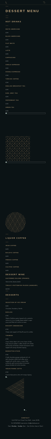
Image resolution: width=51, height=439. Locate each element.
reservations (24, 423)
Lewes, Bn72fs (35, 420)
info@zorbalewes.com (34, 423)
